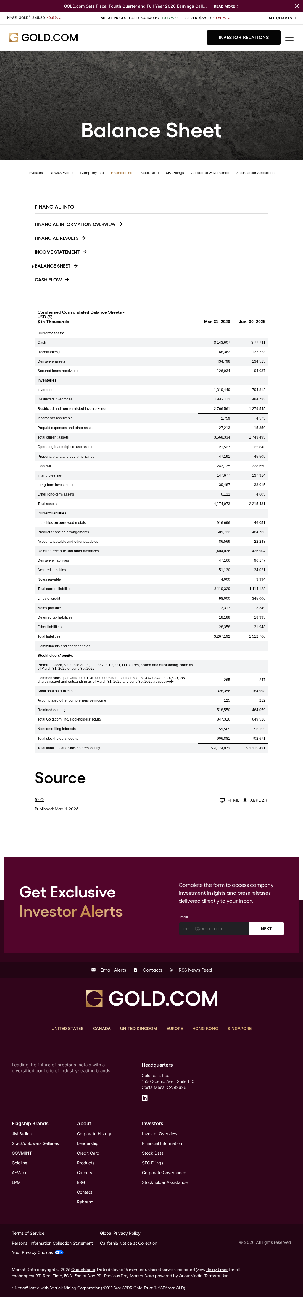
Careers (84, 1172)
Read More (224, 6)
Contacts (147, 970)
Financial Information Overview (75, 224)
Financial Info (122, 173)
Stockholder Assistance (255, 173)
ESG (81, 1182)
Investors (35, 173)
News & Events (61, 173)
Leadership (88, 1143)
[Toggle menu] (289, 38)
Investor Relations (244, 37)
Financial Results (56, 238)
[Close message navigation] (297, 5)
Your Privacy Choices (32, 1252)
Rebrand (85, 1201)
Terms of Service (28, 1233)
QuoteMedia (83, 1269)
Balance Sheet (52, 266)
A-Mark (19, 1172)
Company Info (92, 173)
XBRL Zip (259, 800)
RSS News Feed (190, 970)
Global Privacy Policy (120, 1233)
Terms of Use (216, 1275)
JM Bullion (22, 1133)
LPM (16, 1182)
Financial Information (162, 1143)
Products (85, 1162)
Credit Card (88, 1153)
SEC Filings (175, 173)
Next (266, 928)
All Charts (280, 18)
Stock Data (150, 173)
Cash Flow (48, 280)
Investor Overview (159, 1133)
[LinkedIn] (145, 1098)
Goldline (19, 1162)
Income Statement (57, 252)
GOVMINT (22, 1153)
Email (183, 917)
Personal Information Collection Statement (52, 1243)
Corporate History (94, 1133)
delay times (217, 1269)
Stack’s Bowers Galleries (35, 1143)
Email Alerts (108, 970)
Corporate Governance (210, 173)
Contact (84, 1192)
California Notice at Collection (128, 1243)
